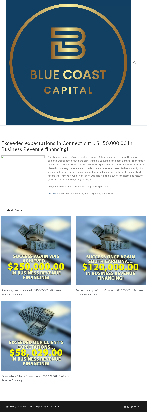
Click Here (53, 193)
